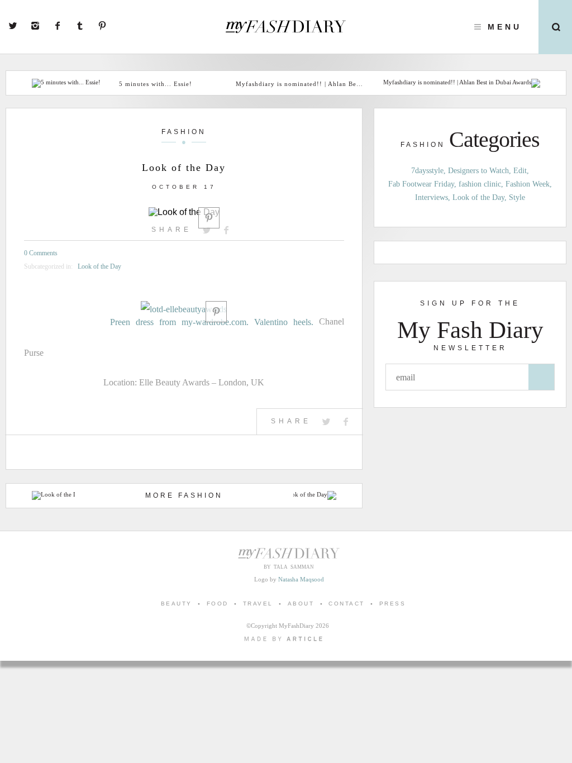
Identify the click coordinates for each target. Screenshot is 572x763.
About (301, 603)
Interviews (431, 197)
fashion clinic (480, 184)
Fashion (183, 132)
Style (517, 197)
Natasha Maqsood (301, 579)
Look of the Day (99, 266)
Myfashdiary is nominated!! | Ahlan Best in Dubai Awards (300, 83)
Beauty (176, 603)
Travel (258, 603)
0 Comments (41, 253)
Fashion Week (528, 184)
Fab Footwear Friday (421, 184)
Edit (520, 170)
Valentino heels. (283, 322)
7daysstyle (427, 170)
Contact (346, 603)
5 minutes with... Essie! (155, 83)
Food (217, 603)
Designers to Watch (478, 170)
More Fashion (184, 495)
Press (392, 603)
